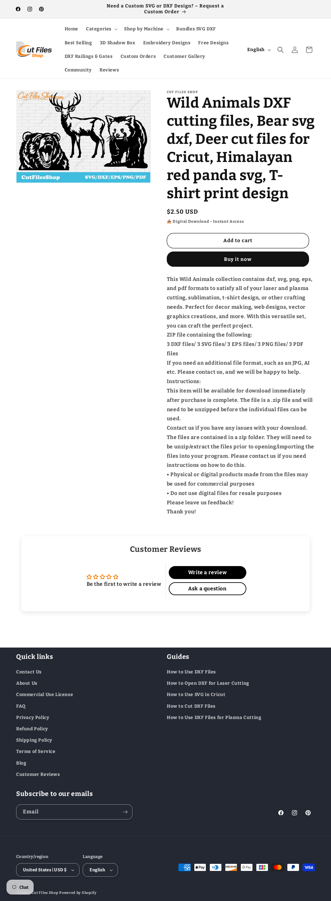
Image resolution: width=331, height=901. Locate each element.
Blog (21, 763)
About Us (26, 683)
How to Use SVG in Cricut (196, 694)
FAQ (21, 706)
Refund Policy (32, 729)
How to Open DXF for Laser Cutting (208, 683)
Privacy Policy (32, 717)
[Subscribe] (125, 812)
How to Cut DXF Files (191, 706)
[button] (101, 29)
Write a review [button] (207, 572)
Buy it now (238, 259)
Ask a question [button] (207, 588)
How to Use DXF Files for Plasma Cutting (214, 717)
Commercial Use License (44, 694)
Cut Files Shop (45, 893)
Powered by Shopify (78, 893)
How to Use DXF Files (191, 672)
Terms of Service (36, 751)
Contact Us (29, 672)
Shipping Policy (34, 740)
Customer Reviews (38, 774)
